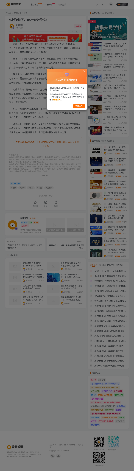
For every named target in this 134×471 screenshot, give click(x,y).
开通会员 (79, 106)
